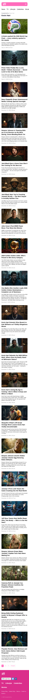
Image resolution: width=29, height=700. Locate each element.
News (3, 9)
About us (18, 691)
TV (7, 9)
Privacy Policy (4, 691)
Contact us (23, 691)
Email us (3, 693)
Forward (13, 665)
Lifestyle (12, 9)
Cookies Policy (12, 691)
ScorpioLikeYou (5, 13)
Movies (4, 687)
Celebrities (20, 9)
